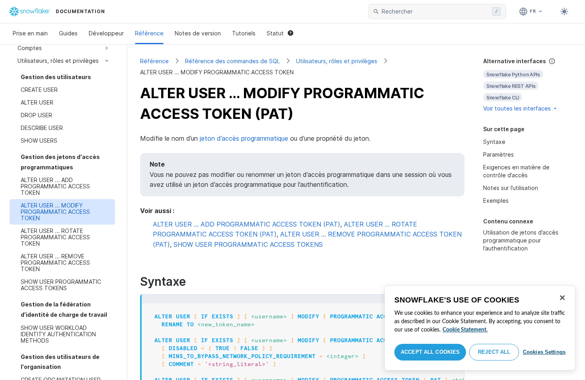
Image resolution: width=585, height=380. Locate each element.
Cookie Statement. (465, 330)
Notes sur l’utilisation (510, 187)
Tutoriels (243, 33)
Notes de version (198, 33)
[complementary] (527, 84)
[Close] (562, 297)
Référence (149, 33)
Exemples (496, 200)
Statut (275, 33)
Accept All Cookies (430, 352)
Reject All (494, 352)
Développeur (106, 33)
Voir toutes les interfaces (517, 108)
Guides (68, 33)
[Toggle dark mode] (564, 11)
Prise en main (30, 33)
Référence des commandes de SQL (232, 61)
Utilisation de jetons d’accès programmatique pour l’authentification (520, 240)
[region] (479, 327)
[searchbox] (435, 11)
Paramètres (498, 154)
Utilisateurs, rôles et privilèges (336, 61)
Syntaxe (494, 141)
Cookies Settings (544, 352)
